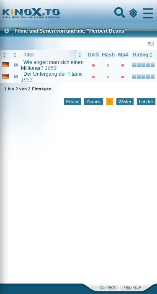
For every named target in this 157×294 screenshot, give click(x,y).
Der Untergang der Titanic (52, 74)
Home (59, 13)
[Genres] (132, 13)
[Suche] (119, 13)
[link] (78, 13)
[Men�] (148, 13)
